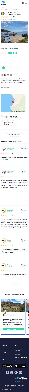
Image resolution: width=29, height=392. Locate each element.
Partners (17, 354)
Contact (18, 70)
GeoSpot (17, 361)
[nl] (22, 2)
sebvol (14, 19)
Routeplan (3, 70)
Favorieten (11, 70)
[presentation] (2, 32)
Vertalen (26, 148)
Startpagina (3, 7)
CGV (23, 385)
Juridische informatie (10, 385)
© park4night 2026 (6, 389)
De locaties (9, 7)
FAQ (3, 359)
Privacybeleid (10, 386)
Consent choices (19, 386)
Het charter (5, 352)
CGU (19, 385)
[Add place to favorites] (22, 302)
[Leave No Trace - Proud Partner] (21, 378)
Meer (14, 284)
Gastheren (4, 355)
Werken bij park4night (21, 357)
